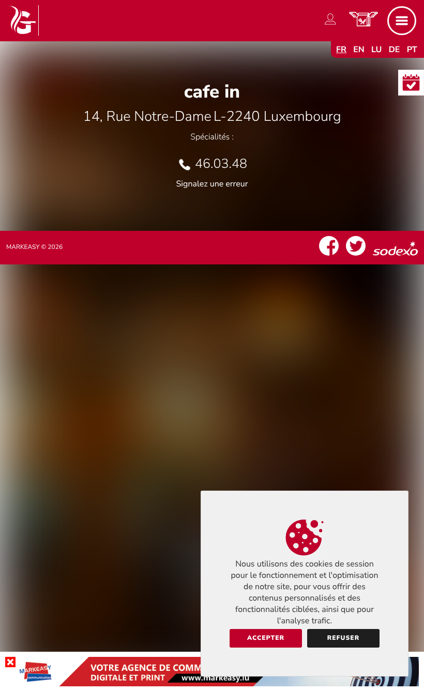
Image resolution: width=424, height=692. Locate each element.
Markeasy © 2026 (34, 247)
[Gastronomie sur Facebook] (328, 255)
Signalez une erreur (212, 184)
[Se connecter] (330, 24)
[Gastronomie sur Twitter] (355, 255)
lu (376, 49)
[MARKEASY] (212, 683)
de (394, 49)
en (359, 49)
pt (412, 49)
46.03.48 (221, 163)
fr (341, 49)
